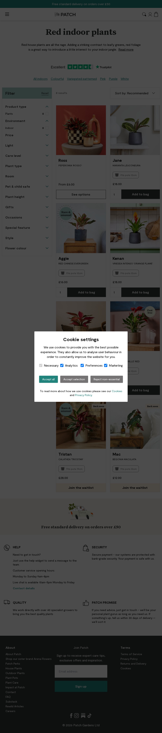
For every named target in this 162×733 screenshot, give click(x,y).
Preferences (94, 365)
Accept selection (74, 379)
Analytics (71, 365)
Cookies (117, 391)
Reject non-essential (107, 379)
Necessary (51, 365)
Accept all (48, 379)
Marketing (116, 365)
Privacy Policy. (83, 395)
